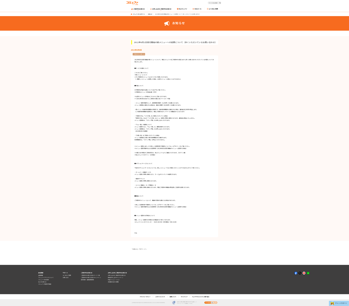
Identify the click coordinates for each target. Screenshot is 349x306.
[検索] (220, 3)
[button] (339, 303)
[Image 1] (295, 273)
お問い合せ (66, 277)
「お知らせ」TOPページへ (139, 249)
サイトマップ (184, 296)
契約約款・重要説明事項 (87, 280)
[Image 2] (300, 273)
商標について (173, 296)
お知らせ (150, 14)
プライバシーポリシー (145, 296)
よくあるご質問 (67, 275)
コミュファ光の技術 (43, 280)
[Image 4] (304, 273)
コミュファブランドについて (46, 277)
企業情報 (40, 275)
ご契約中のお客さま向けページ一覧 (90, 275)
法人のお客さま (42, 282)
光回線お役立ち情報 (113, 282)
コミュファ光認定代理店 (44, 284)
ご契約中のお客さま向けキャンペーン (91, 277)
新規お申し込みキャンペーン (115, 277)
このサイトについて (160, 296)
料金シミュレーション (114, 280)
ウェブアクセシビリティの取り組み (200, 296)
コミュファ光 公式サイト (139, 14)
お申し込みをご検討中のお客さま (117, 275)
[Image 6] (308, 273)
